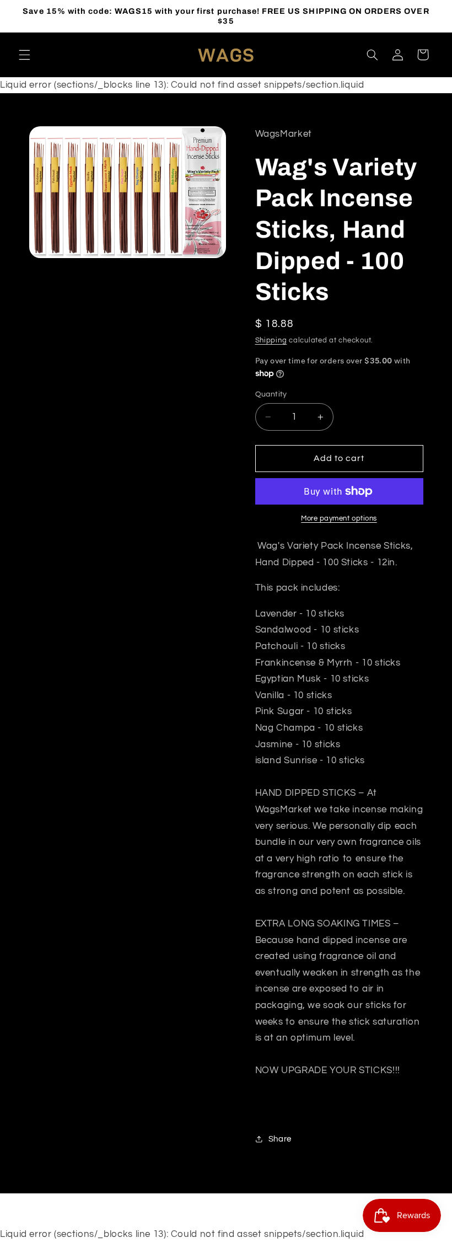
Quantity (271, 394)
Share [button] (280, 1139)
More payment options (339, 518)
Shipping (271, 340)
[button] (24, 54)
